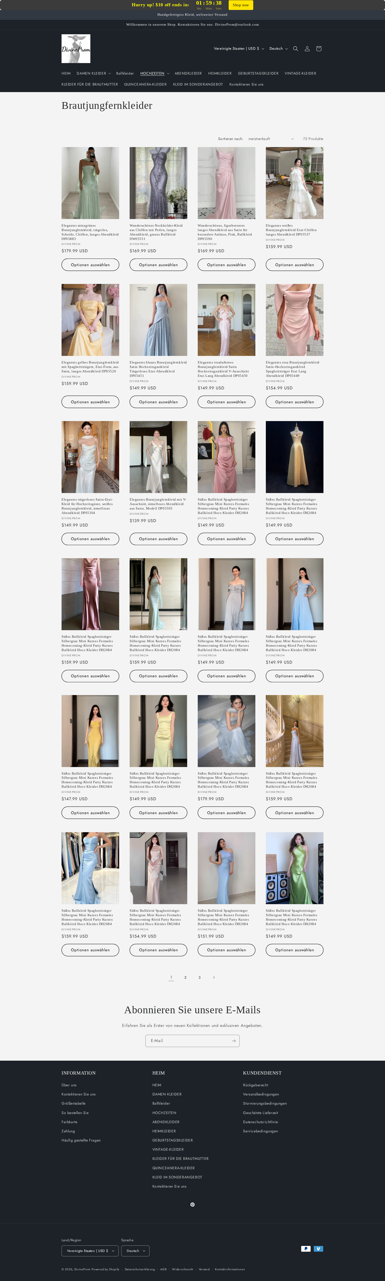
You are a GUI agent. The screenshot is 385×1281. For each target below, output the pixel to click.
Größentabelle (74, 1103)
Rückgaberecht (255, 1085)
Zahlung (68, 1131)
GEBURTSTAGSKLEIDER (172, 1140)
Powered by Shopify (105, 1269)
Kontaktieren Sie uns (79, 1094)
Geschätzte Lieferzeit (260, 1112)
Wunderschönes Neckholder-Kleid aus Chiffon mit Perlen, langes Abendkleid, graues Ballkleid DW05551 (156, 232)
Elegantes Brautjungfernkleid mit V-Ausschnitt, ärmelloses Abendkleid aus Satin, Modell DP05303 (158, 503)
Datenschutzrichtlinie (260, 1122)
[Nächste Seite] (213, 977)
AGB (163, 1269)
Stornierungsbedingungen (265, 1103)
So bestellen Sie (75, 1112)
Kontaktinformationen (230, 1269)
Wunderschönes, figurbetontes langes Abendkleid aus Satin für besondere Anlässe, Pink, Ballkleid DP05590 (225, 232)
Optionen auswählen (90, 265)
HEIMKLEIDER (164, 1131)
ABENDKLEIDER (166, 1122)
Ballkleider (161, 1103)
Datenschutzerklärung (140, 1269)
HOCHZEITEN (164, 1112)
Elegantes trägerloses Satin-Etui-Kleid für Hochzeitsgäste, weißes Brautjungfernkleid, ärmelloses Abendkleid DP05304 (87, 506)
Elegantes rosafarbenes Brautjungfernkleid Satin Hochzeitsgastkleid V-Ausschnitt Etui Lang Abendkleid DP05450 (223, 369)
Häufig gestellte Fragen (81, 1140)
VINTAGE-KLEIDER (168, 1149)
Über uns (69, 1085)
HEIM (156, 1085)
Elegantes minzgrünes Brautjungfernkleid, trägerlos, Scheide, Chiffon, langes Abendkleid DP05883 (90, 232)
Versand (204, 1269)
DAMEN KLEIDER (167, 1094)
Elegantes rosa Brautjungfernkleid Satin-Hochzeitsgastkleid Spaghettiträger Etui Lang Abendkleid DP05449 (293, 369)
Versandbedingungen (261, 1094)
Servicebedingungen (260, 1131)
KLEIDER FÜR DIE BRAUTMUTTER (180, 1158)
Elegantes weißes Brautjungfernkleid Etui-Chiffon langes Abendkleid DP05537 (291, 229)
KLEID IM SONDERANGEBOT (177, 1177)
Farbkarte (69, 1122)
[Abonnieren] (233, 1041)
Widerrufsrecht (182, 1269)
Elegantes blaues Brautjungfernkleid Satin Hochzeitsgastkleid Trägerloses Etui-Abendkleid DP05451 (158, 369)
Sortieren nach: (230, 138)
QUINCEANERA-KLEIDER (173, 1168)
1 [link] (171, 977)
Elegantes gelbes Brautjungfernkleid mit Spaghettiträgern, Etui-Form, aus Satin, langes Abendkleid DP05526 (90, 366)
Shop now (241, 5)
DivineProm (82, 1269)
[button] (93, 73)
